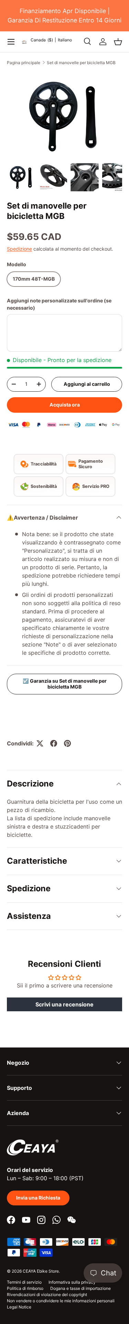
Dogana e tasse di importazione (80, 1288)
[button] (118, 41)
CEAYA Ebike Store (41, 1271)
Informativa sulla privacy (72, 1282)
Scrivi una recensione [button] (64, 1004)
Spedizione (19, 249)
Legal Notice (19, 1307)
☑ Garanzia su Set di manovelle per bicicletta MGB (65, 684)
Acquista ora (65, 405)
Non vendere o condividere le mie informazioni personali (61, 1300)
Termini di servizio (24, 1282)
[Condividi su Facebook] (54, 743)
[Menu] (11, 41)
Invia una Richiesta (38, 1198)
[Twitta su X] (40, 743)
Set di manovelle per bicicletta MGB (81, 62)
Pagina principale (23, 62)
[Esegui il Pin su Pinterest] (67, 743)
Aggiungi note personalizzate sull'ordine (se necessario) (59, 304)
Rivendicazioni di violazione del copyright (47, 1294)
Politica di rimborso (25, 1288)
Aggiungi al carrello (87, 384)
